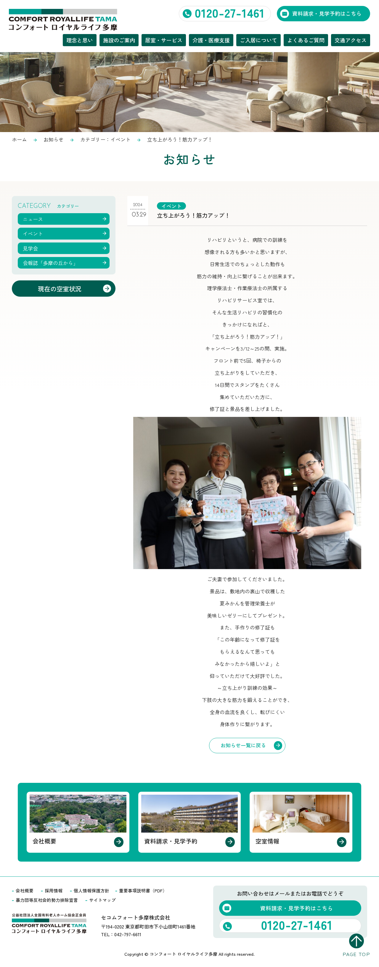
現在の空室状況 (59, 288)
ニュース (33, 219)
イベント (171, 206)
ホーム (19, 139)
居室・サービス (163, 40)
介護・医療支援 (211, 40)
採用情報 (53, 890)
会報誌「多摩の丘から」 (50, 262)
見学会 (30, 248)
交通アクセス (351, 40)
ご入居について (258, 40)
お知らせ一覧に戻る (243, 745)
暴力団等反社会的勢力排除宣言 (47, 900)
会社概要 (24, 890)
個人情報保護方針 (91, 890)
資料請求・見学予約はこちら (327, 13)
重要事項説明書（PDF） (143, 890)
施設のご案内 (119, 40)
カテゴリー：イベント (105, 139)
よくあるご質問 (306, 40)
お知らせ (54, 139)
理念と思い (79, 40)
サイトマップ (102, 900)
